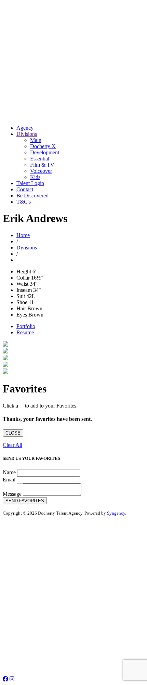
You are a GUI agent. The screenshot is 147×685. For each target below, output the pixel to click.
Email (9, 479)
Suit (20, 296)
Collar (23, 278)
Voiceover (41, 171)
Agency (25, 128)
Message (12, 494)
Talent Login (30, 183)
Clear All (12, 445)
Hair (21, 308)
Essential (39, 158)
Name (9, 472)
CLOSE (13, 433)
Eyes (21, 315)
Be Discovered (32, 195)
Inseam (24, 290)
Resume (25, 332)
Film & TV (42, 165)
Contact (24, 189)
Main (35, 140)
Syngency (116, 513)
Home (23, 235)
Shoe (21, 302)
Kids (35, 177)
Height (23, 271)
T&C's (23, 202)
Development (44, 152)
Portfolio (25, 326)
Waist (22, 284)
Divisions (26, 134)
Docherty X (43, 146)
